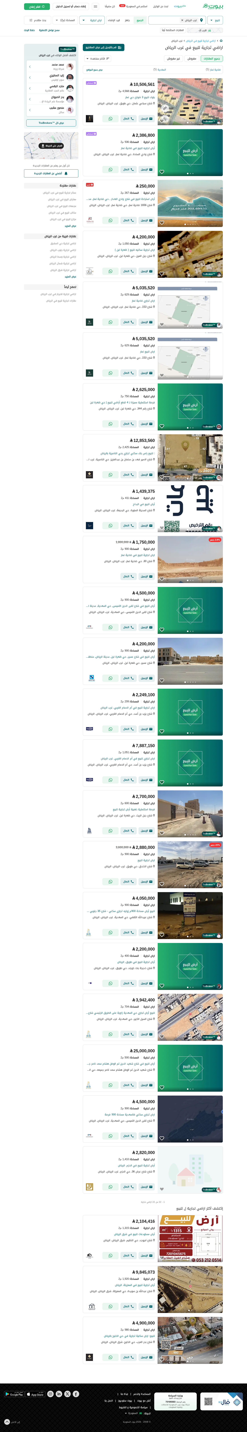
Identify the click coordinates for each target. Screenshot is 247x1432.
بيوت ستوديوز (125, 1400)
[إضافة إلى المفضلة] (162, 121)
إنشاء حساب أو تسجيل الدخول (71, 6)
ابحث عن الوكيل (160, 6)
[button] (215, 20)
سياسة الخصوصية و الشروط (133, 1407)
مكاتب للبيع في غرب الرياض (62, 213)
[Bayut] (212, 6)
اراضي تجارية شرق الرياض (63, 271)
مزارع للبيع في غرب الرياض (63, 220)
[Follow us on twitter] (67, 1396)
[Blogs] (180, 6)
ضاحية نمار (215, 70)
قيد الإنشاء (114, 20)
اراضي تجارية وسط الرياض (63, 257)
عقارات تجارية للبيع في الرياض (61, 301)
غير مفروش (173, 58)
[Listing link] (153, 101)
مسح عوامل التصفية (49, 30)
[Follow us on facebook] (76, 1396)
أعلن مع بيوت (144, 1400)
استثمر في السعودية (134, 6)
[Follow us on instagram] (50, 1396)
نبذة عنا (124, 1394)
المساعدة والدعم (142, 1394)
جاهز (127, 20)
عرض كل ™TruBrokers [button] (51, 122)
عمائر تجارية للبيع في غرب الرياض (59, 193)
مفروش (192, 58)
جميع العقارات (212, 58)
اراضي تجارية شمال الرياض (62, 264)
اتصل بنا (109, 1400)
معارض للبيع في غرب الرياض (62, 200)
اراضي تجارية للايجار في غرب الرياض (58, 295)
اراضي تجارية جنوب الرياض (63, 251)
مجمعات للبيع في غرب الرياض (61, 207)
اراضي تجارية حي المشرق (63, 244)
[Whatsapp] (110, 118)
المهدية (162, 70)
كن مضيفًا (110, 6)
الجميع (140, 20)
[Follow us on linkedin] (59, 1396)
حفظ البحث (29, 30)
